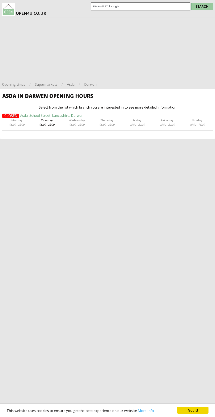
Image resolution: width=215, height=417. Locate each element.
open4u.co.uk (30, 13)
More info (146, 410)
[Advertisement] (107, 49)
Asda (71, 84)
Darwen (90, 84)
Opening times (13, 84)
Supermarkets (46, 84)
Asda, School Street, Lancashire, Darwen (51, 116)
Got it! (193, 410)
